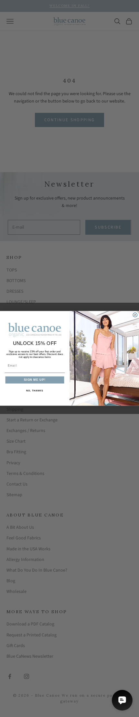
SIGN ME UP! (35, 379)
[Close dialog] (135, 315)
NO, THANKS (34, 390)
